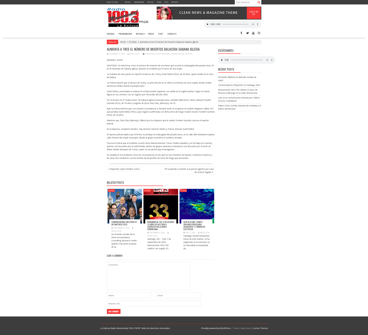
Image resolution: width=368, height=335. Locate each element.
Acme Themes (261, 328)
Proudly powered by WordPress (215, 328)
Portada (128, 2)
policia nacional (162, 54)
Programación (139, 2)
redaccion (134, 54)
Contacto (175, 2)
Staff (166, 2)
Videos (159, 2)
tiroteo (188, 54)
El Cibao (111, 190)
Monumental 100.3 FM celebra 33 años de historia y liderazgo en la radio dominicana (160, 225)
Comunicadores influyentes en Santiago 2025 (124, 223)
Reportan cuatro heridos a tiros (125, 169)
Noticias (150, 2)
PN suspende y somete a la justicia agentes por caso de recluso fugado (189, 170)
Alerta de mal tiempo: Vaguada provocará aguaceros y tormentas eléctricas (194, 225)
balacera (149, 54)
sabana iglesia (177, 54)
